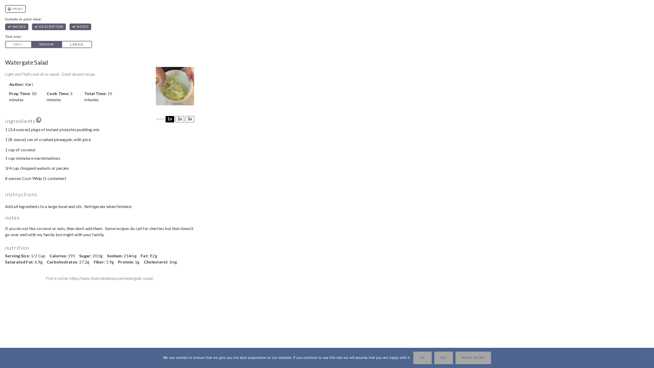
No (444, 358)
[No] (647, 357)
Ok (422, 358)
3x (190, 119)
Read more (473, 358)
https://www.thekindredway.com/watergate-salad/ (111, 278)
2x (180, 119)
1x (170, 119)
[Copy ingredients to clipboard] (39, 120)
